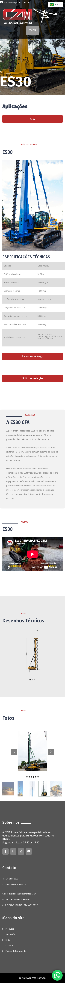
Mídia (8, 940)
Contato (9, 945)
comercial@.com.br (16, 2)
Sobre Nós (10, 934)
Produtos (10, 929)
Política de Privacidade (16, 951)
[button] (55, 4)
